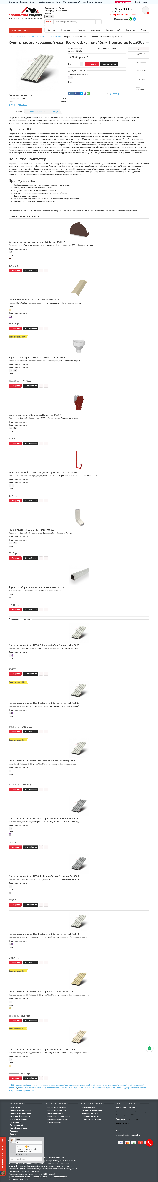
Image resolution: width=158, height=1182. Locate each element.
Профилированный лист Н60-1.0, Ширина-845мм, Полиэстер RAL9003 (44, 760)
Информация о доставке (20, 1113)
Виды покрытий (74, 2)
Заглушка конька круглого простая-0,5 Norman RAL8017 (37, 242)
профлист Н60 (29, 1090)
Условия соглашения (18, 1119)
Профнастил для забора (56, 1110)
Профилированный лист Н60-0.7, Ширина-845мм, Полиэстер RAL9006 (44, 876)
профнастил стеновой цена (29, 1088)
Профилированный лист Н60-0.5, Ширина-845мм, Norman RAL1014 (42, 991)
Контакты (130, 30)
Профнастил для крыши (56, 1107)
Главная (51, 30)
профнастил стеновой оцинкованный (89, 1088)
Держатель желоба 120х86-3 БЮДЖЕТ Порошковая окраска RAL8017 (44, 472)
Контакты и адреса (123, 2)
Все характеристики (18, 104)
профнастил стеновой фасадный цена (57, 1088)
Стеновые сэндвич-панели (57, 1119)
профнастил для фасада (116, 1088)
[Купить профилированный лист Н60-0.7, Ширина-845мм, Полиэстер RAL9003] (37, 69)
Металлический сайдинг (92, 1110)
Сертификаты (87, 2)
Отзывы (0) (53, 111)
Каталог (81, 30)
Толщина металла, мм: (19, 249)
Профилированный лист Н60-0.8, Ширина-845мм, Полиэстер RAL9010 (44, 934)
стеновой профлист (42, 1085)
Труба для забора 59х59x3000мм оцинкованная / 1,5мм (37, 587)
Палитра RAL (61, 2)
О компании (13, 2)
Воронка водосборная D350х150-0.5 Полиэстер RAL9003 (37, 357)
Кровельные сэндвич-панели (58, 1116)
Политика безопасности (20, 1116)
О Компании (66, 30)
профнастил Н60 (15, 1090)
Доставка (24, 2)
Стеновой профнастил (55, 1113)
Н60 (12, 1085)
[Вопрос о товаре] (131, 48)
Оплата (32, 2)
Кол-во (71, 64)
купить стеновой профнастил (63, 1085)
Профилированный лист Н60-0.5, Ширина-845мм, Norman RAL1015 (42, 1049)
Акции (143, 30)
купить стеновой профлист (87, 1085)
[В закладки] (138, 48)
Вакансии (98, 2)
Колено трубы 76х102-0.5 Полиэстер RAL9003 (31, 530)
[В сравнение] (145, 48)
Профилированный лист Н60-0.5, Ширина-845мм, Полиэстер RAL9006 (44, 818)
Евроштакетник (88, 1107)
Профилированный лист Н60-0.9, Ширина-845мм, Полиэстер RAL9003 (44, 703)
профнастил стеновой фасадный (113, 1085)
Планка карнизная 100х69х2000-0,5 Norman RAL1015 (35, 300)
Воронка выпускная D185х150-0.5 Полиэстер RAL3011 (35, 415)
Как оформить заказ (46, 2)
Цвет (70, 82)
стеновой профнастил (24, 1085)
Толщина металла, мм (78, 74)
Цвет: (11, 255)
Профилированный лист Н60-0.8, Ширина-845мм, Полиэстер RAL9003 (44, 645)
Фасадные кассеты (90, 1113)
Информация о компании (20, 1110)
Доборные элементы (90, 1116)
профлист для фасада (136, 1088)
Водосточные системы (91, 1119)
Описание (18, 111)
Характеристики (35, 111)
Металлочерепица (53, 1122)
